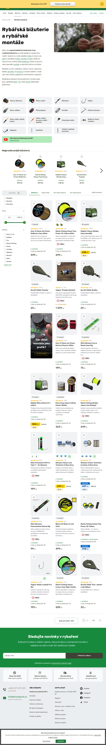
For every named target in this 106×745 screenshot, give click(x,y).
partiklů (24, 59)
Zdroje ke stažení (60, 723)
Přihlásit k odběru (84, 656)
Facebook (87, 698)
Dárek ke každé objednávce (39, 712)
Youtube (86, 688)
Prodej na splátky (35, 716)
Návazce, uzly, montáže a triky (65, 706)
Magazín (57, 698)
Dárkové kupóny (60, 718)
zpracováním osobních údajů (61, 663)
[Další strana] (100, 620)
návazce (19, 72)
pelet (31, 59)
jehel (4, 59)
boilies (17, 59)
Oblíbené (34, 193)
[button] (101, 170)
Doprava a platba (35, 700)
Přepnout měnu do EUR (62, 4)
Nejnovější (46, 193)
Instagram (87, 693)
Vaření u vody (59, 710)
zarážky (17, 64)
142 (93, 620)
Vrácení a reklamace (36, 704)
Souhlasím (61, 741)
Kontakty (33, 696)
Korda (28, 82)
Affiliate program (60, 714)
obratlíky (10, 72)
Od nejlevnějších (60, 193)
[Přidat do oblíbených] (34, 204)
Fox (19, 82)
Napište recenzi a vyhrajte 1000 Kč (65, 693)
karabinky (25, 62)
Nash (15, 82)
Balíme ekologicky (37, 708)
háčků (29, 56)
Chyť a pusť (6, 20)
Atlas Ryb (58, 702)
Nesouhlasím (46, 741)
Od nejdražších (75, 193)
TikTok (86, 702)
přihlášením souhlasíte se (53, 663)
